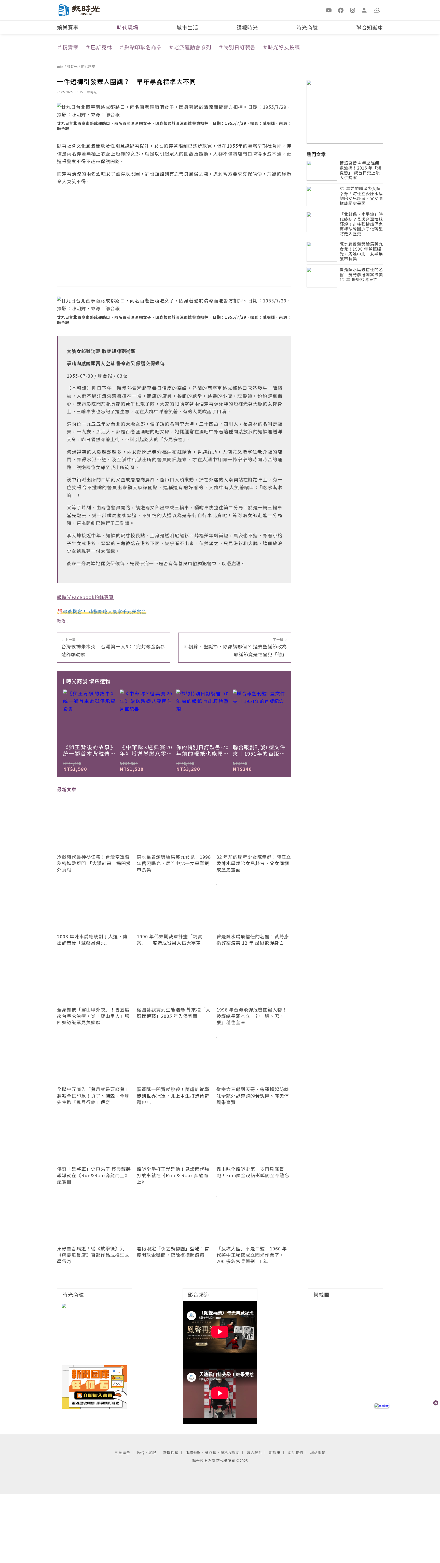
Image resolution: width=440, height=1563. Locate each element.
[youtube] (329, 9)
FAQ (140, 1452)
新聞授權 (170, 1452)
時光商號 (307, 27)
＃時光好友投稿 (281, 47)
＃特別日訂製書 (237, 47)
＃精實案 (67, 47)
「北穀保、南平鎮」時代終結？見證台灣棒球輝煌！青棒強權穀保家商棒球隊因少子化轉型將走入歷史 (361, 224)
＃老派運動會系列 (190, 47)
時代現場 (127, 27)
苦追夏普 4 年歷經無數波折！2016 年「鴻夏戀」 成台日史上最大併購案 (360, 171)
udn (60, 66)
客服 (152, 1452)
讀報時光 (247, 27)
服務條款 (193, 1452)
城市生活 (187, 27)
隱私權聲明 (230, 1452)
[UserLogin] (364, 9)
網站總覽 (317, 1452)
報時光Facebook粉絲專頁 (85, 597)
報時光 (73, 66)
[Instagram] (352, 9)
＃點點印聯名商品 (140, 47)
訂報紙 (275, 1452)
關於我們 (295, 1452)
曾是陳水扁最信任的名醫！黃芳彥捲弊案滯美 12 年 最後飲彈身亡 (361, 274)
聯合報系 (254, 1452)
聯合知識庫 (369, 27)
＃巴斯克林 (98, 47)
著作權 (210, 1452)
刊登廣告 (122, 1452)
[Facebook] (340, 9)
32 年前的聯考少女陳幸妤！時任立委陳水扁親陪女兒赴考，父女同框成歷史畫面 (361, 196)
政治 (61, 621)
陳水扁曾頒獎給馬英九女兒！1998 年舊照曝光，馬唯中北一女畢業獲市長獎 (361, 252)
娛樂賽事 (67, 27)
